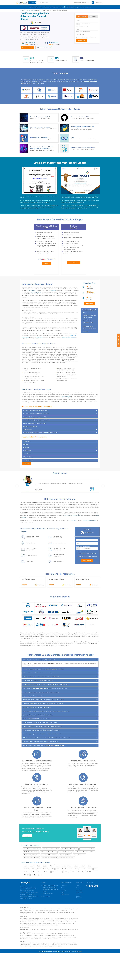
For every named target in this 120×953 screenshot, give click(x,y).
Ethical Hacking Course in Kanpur (66, 851)
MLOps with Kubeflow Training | (27, 935)
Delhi (33, 868)
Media (62, 892)
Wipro (97, 515)
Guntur (89, 865)
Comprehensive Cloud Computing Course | (29, 929)
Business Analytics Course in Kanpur (51, 848)
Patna (51, 865)
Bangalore (82, 868)
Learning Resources (81, 2)
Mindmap (78, 887)
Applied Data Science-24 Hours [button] (30, 426)
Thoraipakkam (27, 871)
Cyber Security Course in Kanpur (87, 848)
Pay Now (46, 263)
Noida (58, 868)
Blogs (77, 885)
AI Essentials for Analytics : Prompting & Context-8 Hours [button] (35, 410)
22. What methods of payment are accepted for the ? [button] (44, 745)
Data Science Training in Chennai (67, 857)
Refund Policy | (58, 951)
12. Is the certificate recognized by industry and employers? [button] (37, 707)
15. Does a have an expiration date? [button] (37, 718)
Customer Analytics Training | (49, 910)
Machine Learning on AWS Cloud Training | (52, 937)
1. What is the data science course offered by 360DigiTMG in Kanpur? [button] (39, 659)
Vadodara (32, 865)
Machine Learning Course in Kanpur (31, 854)
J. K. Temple (73, 520)
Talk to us (27, 836)
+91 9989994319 (89, 533)
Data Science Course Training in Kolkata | (47, 923)
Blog (89, 2)
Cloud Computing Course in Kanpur (69, 848)
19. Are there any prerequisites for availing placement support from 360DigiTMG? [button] (42, 734)
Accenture (69, 515)
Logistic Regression (65, 396)
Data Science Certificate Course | (27, 918)
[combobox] (78, 24)
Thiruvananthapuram (66, 865)
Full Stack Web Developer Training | (68, 937)
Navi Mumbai (46, 871)
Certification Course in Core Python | (48, 933)
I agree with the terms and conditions (87, 37)
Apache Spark (39, 337)
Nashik (57, 865)
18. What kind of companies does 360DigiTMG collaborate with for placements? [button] (41, 730)
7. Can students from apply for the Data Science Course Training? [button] (45, 688)
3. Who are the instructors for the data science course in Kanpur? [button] (38, 673)
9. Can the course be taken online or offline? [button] (33, 695)
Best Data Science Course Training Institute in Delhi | (31, 921)
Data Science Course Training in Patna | (69, 921)
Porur (39, 871)
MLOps (66, 7)
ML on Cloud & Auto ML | (37, 937)
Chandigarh (26, 868)
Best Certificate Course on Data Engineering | (30, 933)
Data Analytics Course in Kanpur (31, 851)
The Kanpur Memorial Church (89, 520)
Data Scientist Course (28, 579)
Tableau (73, 337)
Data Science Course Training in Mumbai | (29, 923)
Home (22, 10)
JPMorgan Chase (76, 515)
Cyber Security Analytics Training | (49, 912)
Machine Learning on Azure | (68, 935)
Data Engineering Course (56, 579)
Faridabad (76, 865)
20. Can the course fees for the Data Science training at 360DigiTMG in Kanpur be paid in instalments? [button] (47, 737)
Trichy (52, 868)
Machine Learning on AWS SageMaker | (53, 935)
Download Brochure (27, 47)
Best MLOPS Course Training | (62, 933)
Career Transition (65, 894)
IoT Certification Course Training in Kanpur (85, 851)
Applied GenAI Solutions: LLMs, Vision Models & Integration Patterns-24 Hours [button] (40, 432)
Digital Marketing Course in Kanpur (48, 851)
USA (39, 874)
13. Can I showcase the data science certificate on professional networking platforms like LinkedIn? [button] (46, 711)
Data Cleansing (31, 290)
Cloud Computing (66, 337)
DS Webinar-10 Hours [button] (27, 429)
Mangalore (45, 868)
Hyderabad (26, 874)
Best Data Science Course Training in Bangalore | (68, 918)
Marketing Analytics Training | (26, 909)
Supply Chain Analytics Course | (36, 910)
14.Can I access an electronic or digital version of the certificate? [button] (38, 715)
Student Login (99, 2)
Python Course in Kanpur (65, 854)
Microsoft (24, 517)
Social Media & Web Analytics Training (28, 914)
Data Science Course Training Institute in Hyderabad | (46, 918)
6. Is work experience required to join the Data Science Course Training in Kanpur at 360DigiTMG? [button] (45, 684)
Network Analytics (66, 398)
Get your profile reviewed (43, 47)
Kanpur (70, 868)
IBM (65, 515)
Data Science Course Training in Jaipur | (46, 920)
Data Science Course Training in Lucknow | (52, 921)
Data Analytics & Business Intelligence (54, 7)
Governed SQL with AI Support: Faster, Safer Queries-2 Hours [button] (36, 420)
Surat (76, 868)
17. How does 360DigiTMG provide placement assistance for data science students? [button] (42, 726)
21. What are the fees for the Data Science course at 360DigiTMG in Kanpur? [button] (40, 741)
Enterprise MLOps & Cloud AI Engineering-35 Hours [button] (34, 423)
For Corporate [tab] (92, 16)
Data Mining (53, 290)
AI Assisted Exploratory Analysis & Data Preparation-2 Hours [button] (36, 413)
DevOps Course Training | (39, 935)
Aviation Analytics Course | (39, 909)
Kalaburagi (67, 871)
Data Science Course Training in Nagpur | (64, 920)
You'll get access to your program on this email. (83, 31)
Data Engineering (73, 7)
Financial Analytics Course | (51, 909)
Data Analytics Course (82, 579)
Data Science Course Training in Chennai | (29, 920)
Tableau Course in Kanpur (79, 854)
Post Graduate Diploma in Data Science (50, 938)
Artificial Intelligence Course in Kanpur (32, 848)
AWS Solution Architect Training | (46, 929)
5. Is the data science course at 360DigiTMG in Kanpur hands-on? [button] (38, 680)
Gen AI (80, 7)
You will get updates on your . (82, 26)
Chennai (64, 868)
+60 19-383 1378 (46, 896)
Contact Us (63, 885)
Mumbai (89, 871)
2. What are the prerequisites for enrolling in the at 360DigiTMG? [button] (43, 669)
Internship (63, 890)
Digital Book (79, 890)
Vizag (96, 868)
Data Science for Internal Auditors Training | (65, 912)
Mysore (38, 868)
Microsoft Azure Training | (58, 929)
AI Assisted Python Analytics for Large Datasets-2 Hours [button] (35, 416)
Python (71, 335)
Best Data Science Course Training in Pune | (65, 923)
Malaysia (33, 874)
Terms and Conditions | (43, 951)
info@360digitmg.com (47, 893)
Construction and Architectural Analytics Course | (31, 912)
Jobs (74, 2)
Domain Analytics (87, 7)
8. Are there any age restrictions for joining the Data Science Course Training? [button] (41, 692)
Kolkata (54, 871)
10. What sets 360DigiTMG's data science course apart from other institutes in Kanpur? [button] (43, 699)
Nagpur (38, 865)
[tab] (60, 410)
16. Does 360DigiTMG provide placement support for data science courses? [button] (40, 722)
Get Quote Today (74, 262)
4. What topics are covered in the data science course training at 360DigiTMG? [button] (41, 676)
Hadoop (27, 337)
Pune (34, 871)
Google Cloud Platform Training (71, 929)
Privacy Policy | (51, 951)
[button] (17, 485)
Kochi (60, 871)
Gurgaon (89, 868)
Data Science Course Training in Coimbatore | (30, 925)
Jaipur (25, 865)
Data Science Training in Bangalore (31, 857)
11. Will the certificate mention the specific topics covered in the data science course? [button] (43, 703)
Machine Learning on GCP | (26, 937)
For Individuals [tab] (82, 16)
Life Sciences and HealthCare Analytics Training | (67, 909)
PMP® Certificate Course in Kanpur (49, 854)
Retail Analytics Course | (61, 910)
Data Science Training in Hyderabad (49, 857)
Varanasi (83, 865)
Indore (73, 871)
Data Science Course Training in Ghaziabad (49, 925)
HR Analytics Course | (25, 910)
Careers (63, 887)
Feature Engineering (36, 292)
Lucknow (45, 865)
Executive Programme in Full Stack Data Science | (30, 938)
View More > (26, 463)
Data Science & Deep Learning (37, 7)
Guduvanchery (81, 871)
